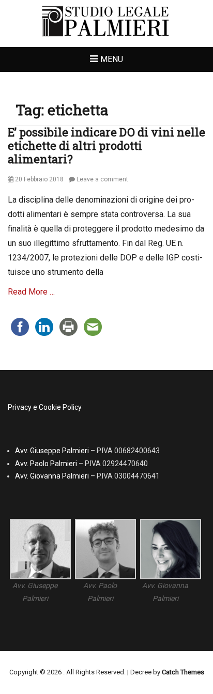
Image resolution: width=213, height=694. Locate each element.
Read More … (31, 292)
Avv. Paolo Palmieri (46, 463)
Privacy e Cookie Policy (45, 407)
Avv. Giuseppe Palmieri (52, 450)
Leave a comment (102, 179)
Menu (111, 59)
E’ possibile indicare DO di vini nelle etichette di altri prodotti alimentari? (106, 146)
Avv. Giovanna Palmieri (52, 476)
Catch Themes (183, 672)
